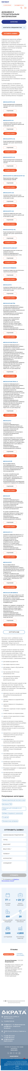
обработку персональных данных (10, 880)
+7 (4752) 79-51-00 (9, 1021)
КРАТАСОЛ (6, 496)
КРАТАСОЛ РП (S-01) (9, 229)
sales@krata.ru (19, 5)
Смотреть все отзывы (20, 954)
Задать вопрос (8, 1041)
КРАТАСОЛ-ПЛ (7, 461)
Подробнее (10, 110)
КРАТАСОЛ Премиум (9, 268)
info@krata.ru (8, 1024)
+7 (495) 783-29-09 (9, 1036)
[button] (4, 1001)
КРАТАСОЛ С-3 (7, 532)
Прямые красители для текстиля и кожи (13, 800)
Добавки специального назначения (12, 813)
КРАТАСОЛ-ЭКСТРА (9, 303)
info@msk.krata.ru (9, 1039)
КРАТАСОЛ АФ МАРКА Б (10, 592)
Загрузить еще (14, 632)
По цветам (5, 817)
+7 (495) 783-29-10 (9, 1037)
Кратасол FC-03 (8, 192)
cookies (17, 1066)
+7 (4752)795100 (7, 5)
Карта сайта (14, 1050)
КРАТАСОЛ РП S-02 (9, 157)
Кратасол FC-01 (8, 120)
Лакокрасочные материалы (10, 821)
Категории (14, 22)
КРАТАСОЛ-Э (7, 420)
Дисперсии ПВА (7, 804)
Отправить (14, 875)
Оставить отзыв (8, 954)
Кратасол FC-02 (8, 211)
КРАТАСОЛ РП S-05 (9, 102)
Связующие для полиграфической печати (12, 808)
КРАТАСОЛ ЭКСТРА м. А (10, 381)
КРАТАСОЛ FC (7, 285)
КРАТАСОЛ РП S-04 (9, 139)
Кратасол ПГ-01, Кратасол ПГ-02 (14, 175)
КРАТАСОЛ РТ (7, 562)
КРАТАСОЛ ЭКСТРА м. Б (10, 342)
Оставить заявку (10, 33)
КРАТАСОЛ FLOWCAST (10, 248)
